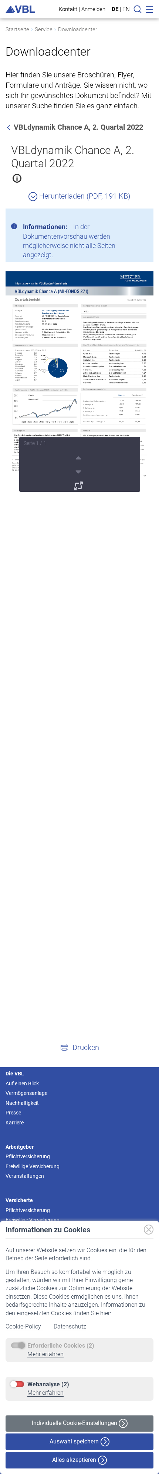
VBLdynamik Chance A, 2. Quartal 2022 (72, 157)
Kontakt (68, 9)
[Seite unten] (79, 471)
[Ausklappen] (79, 485)
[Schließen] (127, 217)
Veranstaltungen (25, 1176)
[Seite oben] (79, 457)
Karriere (15, 1122)
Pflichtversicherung (28, 1156)
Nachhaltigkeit (22, 1103)
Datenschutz (70, 1326)
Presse (13, 1113)
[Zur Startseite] (20, 9)
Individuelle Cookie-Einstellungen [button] (75, 1422)
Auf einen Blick (22, 1083)
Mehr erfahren (45, 1354)
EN (126, 9)
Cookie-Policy (24, 1326)
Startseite (17, 29)
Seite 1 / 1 (35, 443)
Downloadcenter (77, 29)
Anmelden (93, 9)
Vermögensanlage (26, 1093)
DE (115, 9)
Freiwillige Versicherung (33, 1166)
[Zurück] (9, 127)
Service (44, 29)
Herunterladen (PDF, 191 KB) (84, 196)
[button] (79, 1047)
